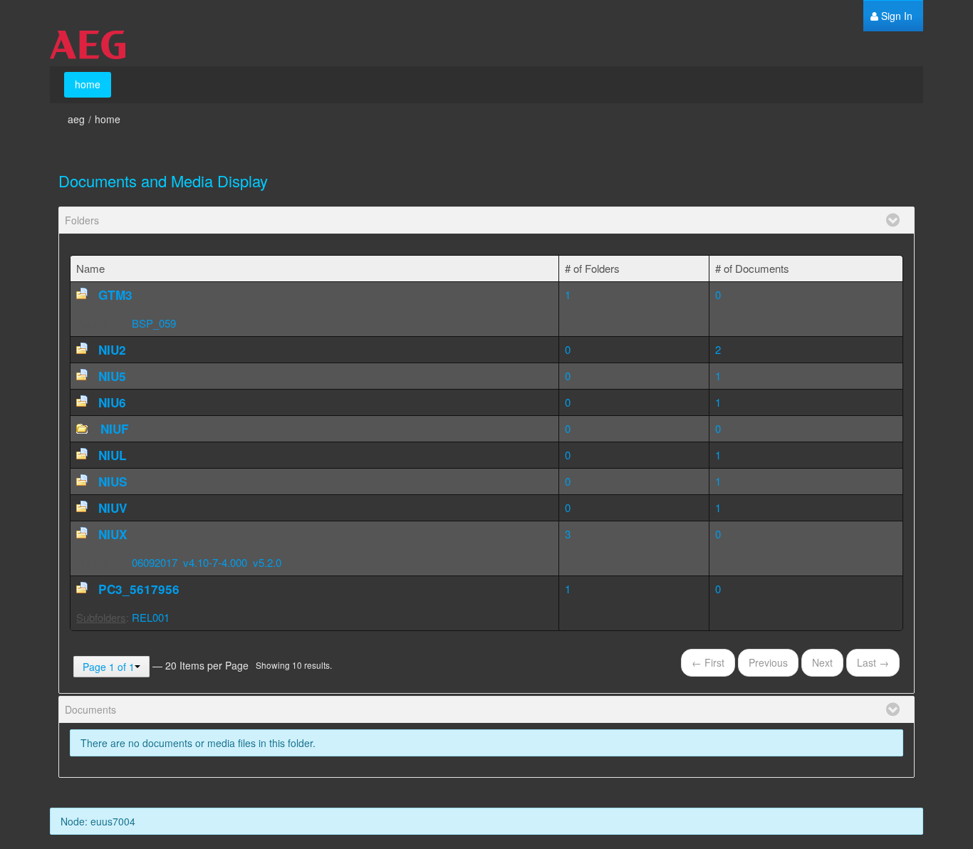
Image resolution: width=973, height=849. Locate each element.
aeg (76, 119)
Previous (768, 662)
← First (708, 662)
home (107, 119)
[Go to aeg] (87, 45)
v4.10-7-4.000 (215, 562)
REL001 (151, 617)
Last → (873, 662)
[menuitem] (891, 16)
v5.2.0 (267, 562)
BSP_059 (154, 323)
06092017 (154, 562)
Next (822, 662)
